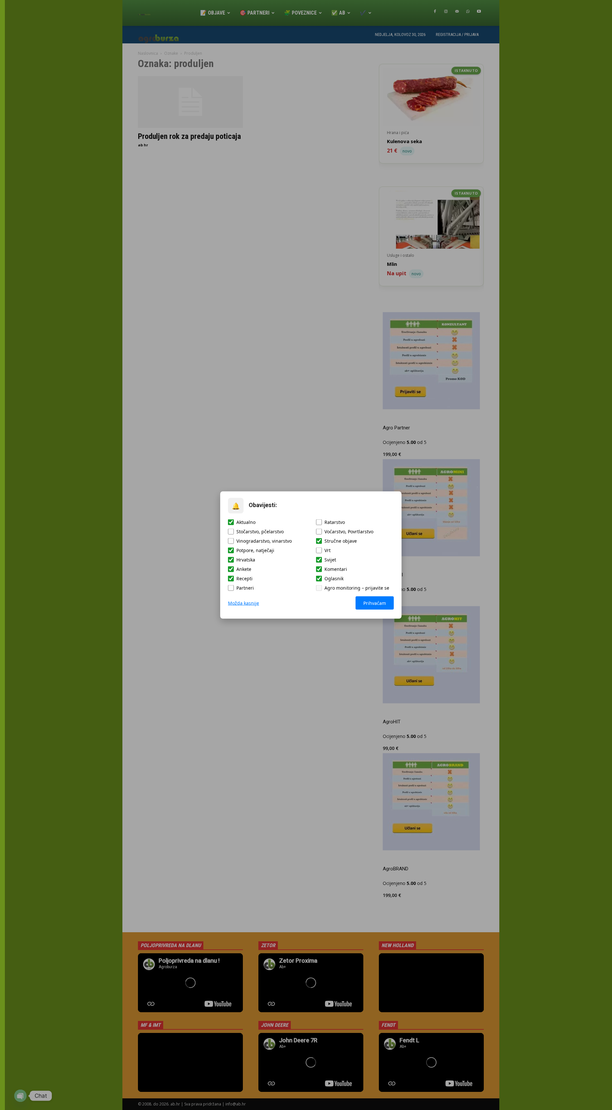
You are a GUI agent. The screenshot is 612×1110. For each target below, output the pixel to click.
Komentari (335, 569)
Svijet (330, 560)
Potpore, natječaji (255, 550)
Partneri (245, 588)
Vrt (327, 550)
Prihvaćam (374, 603)
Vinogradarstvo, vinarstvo (264, 541)
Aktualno (245, 522)
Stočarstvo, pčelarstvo (260, 531)
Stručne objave (340, 541)
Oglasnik (334, 578)
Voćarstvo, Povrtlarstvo (348, 531)
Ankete (243, 569)
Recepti (244, 578)
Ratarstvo (334, 522)
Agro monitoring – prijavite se (356, 588)
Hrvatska (245, 560)
